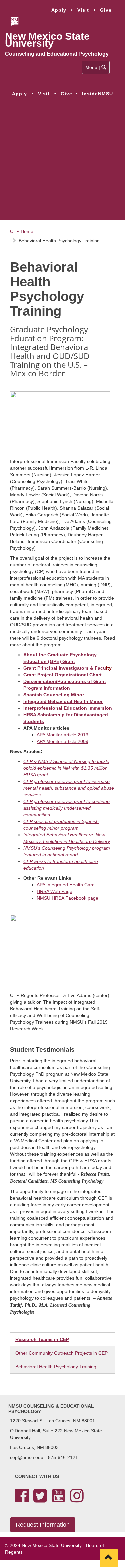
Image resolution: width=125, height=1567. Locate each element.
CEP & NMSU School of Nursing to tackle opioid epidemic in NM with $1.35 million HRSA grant (66, 768)
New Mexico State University (47, 40)
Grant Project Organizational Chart (62, 674)
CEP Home (21, 231)
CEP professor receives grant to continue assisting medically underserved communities (66, 808)
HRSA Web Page (54, 891)
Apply (58, 10)
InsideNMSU (97, 93)
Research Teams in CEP (42, 1339)
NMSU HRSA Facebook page (67, 898)
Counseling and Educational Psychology (57, 54)
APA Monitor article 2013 (62, 734)
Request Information (43, 1524)
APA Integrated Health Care (66, 884)
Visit (83, 10)
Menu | (96, 69)
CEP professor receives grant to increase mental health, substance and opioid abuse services (68, 788)
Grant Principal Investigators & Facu (66, 668)
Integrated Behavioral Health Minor (63, 701)
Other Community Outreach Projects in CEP (61, 1353)
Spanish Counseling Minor (53, 694)
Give (106, 10)
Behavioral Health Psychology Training (55, 1366)
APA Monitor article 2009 (62, 741)
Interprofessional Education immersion (67, 708)
